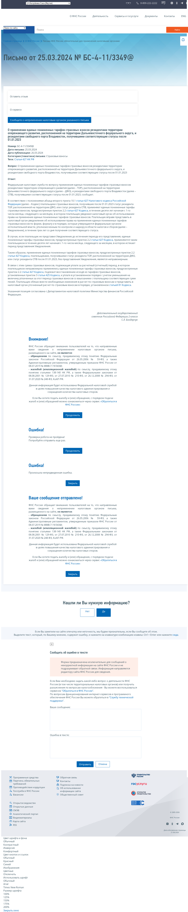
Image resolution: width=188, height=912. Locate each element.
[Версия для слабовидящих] (129, 3)
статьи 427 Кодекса (77, 210)
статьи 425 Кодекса (49, 275)
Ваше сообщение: (60, 707)
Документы (151, 16)
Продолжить (73, 415)
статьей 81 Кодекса (120, 285)
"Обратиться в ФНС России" (77, 690)
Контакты (169, 16)
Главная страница (12, 41)
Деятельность (100, 16)
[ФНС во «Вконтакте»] (172, 3)
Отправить (85, 764)
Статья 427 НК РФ (24, 159)
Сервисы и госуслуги (126, 16)
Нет (87, 611)
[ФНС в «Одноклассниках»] (177, 3)
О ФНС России (78, 16)
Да (103, 611)
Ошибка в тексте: (59, 735)
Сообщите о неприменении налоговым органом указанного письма (49, 120)
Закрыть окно (11, 910)
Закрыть (72, 483)
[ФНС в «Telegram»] (182, 3)
